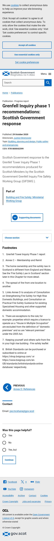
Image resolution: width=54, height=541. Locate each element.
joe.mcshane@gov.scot (22, 411)
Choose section (12, 238)
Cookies (44, 495)
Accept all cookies (27, 45)
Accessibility (8, 495)
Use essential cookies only (27, 54)
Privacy (48, 501)
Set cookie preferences (27, 62)
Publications (16, 93)
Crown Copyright (10, 501)
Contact (32, 495)
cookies (15, 5)
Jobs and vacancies (31, 501)
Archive (21, 495)
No (9, 442)
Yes (10, 435)
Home (5, 93)
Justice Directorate (22, 138)
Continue (9, 460)
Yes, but (12, 449)
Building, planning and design (21, 141)
